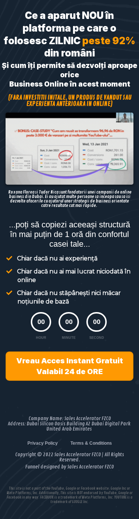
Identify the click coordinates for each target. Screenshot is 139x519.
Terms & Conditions (91, 443)
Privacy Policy (42, 443)
